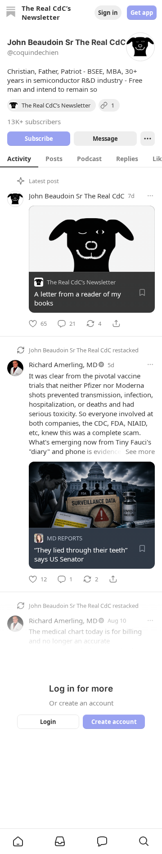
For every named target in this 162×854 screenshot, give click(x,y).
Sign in (108, 13)
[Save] (142, 292)
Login (48, 722)
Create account (114, 722)
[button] (18, 841)
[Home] (10, 12)
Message (105, 139)
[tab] (19, 158)
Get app (141, 13)
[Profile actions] (147, 138)
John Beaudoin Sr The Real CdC (76, 195)
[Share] (116, 323)
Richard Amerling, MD (63, 364)
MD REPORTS (64, 538)
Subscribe (39, 139)
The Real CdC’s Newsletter (81, 282)
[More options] (150, 196)
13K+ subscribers (34, 121)
